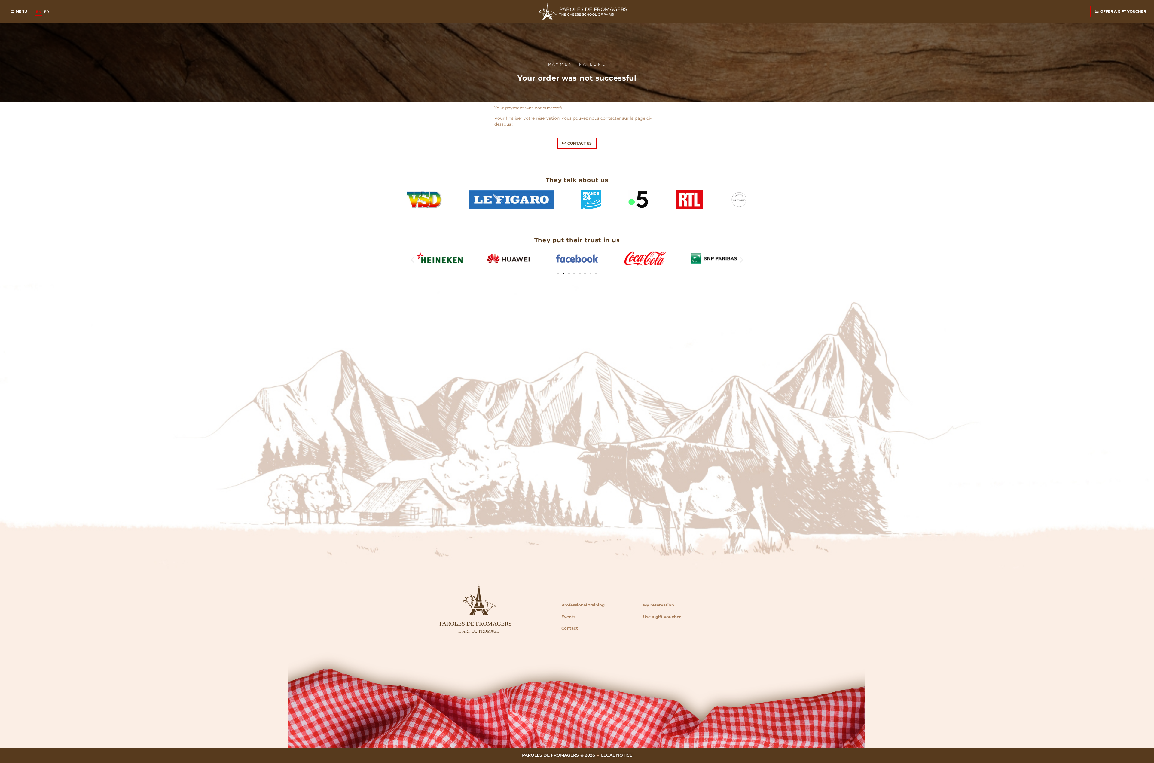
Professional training (583, 605)
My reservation (658, 605)
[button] (412, 259)
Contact (569, 628)
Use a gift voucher (662, 616)
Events (568, 616)
